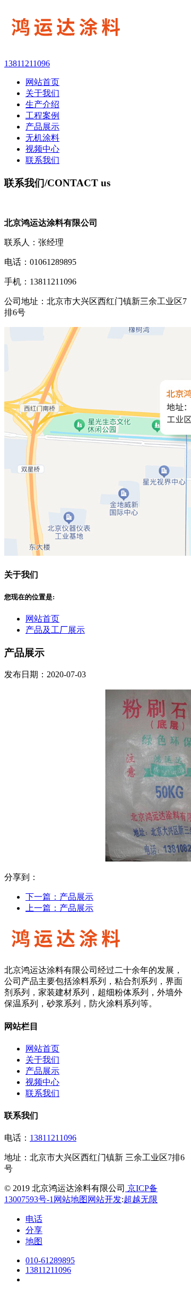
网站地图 (71, 1199)
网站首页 (42, 618)
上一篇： (59, 907)
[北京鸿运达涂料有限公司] (95, 29)
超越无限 (141, 1199)
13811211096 (53, 1137)
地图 (33, 1241)
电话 (33, 1218)
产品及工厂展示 (55, 629)
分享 (33, 1230)
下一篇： (59, 896)
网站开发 (104, 1199)
